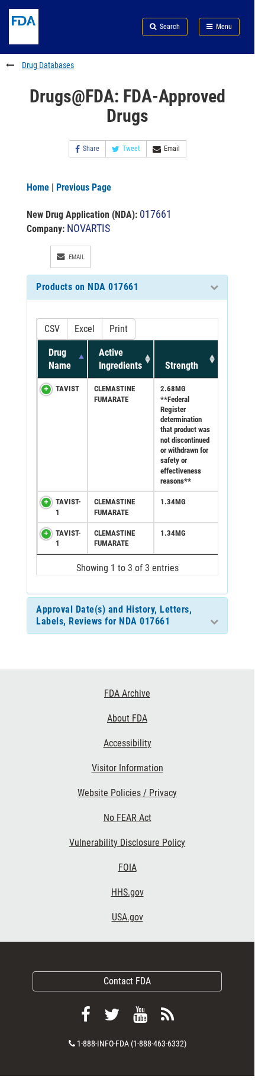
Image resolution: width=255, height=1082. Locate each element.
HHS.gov (127, 892)
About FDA (127, 718)
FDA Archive (127, 693)
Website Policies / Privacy (127, 792)
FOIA (127, 867)
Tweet (131, 148)
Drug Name (60, 359)
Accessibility (127, 743)
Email (172, 148)
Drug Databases (48, 65)
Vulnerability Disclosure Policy (127, 842)
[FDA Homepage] (42, 41)
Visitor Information (127, 768)
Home (38, 187)
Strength (181, 365)
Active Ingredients (120, 359)
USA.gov (127, 917)
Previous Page (83, 187)
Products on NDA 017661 (87, 286)
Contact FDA (127, 981)
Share (91, 148)
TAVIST (67, 388)
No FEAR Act (127, 817)
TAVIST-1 (68, 506)
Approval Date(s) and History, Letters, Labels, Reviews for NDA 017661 (114, 615)
